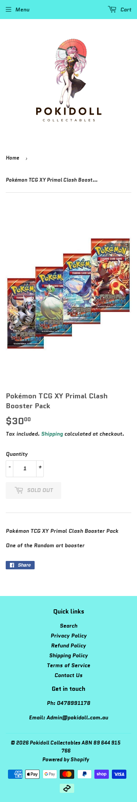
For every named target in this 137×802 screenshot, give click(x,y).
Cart (125, 9)
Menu (22, 9)
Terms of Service (68, 665)
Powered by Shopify (65, 759)
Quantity (17, 454)
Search (68, 625)
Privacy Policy (69, 635)
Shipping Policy (68, 655)
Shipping (52, 434)
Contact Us (68, 675)
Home (12, 157)
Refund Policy (68, 645)
